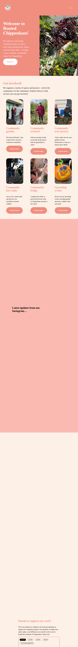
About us (10, 62)
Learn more (14, 149)
